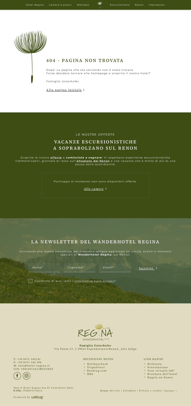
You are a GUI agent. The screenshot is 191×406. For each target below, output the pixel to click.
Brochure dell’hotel (162, 374)
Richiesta (155, 364)
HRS (90, 374)
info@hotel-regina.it (34, 365)
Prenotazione (158, 367)
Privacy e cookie (150, 390)
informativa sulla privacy (94, 281)
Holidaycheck (97, 364)
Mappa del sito (110, 390)
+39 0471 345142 (29, 359)
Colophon (129, 390)
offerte (56, 157)
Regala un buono (160, 377)
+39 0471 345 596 (29, 362)
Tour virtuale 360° (161, 370)
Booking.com (97, 370)
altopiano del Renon (93, 160)
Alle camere (94, 189)
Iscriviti (147, 268)
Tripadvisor (96, 367)
